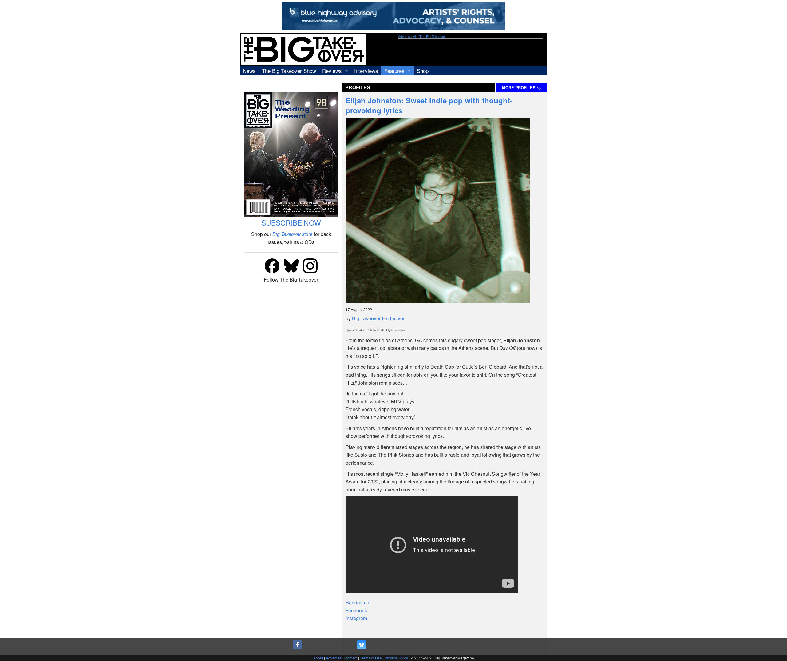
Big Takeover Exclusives (378, 318)
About (318, 657)
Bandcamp (357, 602)
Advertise (334, 657)
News (249, 70)
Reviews (332, 70)
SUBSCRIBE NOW (291, 223)
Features (394, 70)
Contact (350, 657)
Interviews (366, 70)
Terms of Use (371, 657)
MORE (521, 87)
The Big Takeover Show (289, 70)
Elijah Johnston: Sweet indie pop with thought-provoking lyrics (429, 105)
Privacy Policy (396, 657)
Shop (423, 70)
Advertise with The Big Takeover (421, 36)
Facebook (356, 610)
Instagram (356, 618)
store (292, 234)
